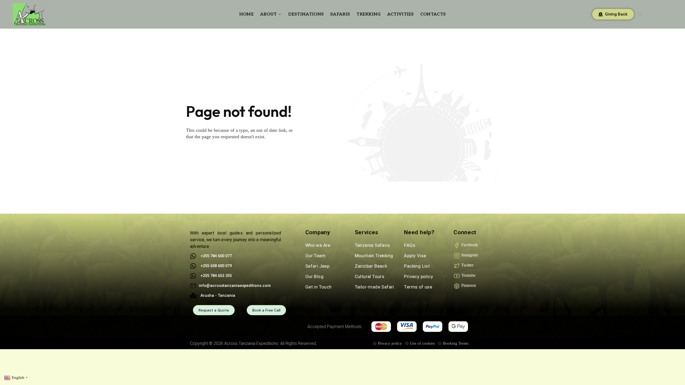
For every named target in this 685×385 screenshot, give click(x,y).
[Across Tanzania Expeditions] (29, 14)
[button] (16, 377)
